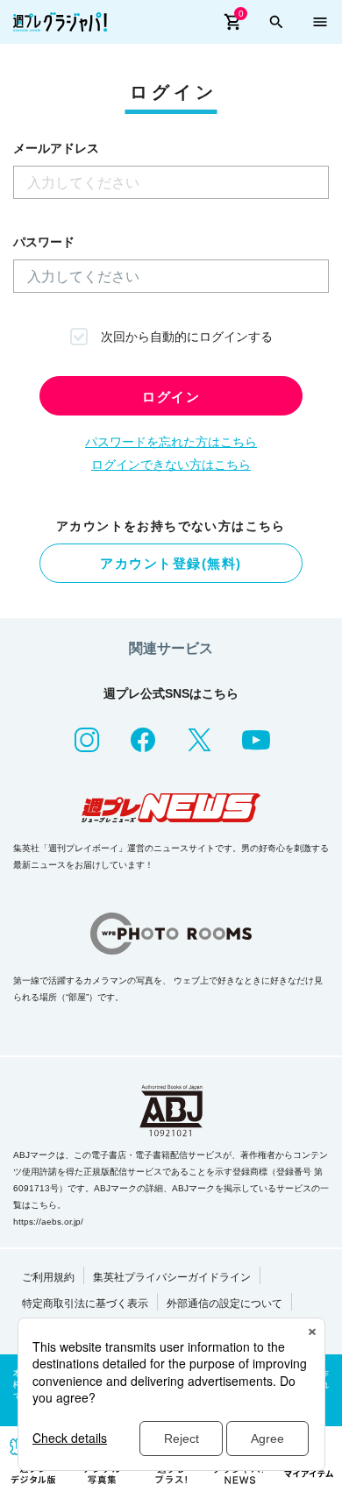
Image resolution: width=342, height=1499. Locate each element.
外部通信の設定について (224, 1303)
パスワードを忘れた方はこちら (171, 442)
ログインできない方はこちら (171, 465)
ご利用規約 (48, 1277)
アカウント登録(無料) (171, 563)
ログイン (171, 396)
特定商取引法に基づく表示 (85, 1303)
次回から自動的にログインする (187, 337)
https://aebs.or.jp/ (48, 1221)
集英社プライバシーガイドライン (172, 1277)
